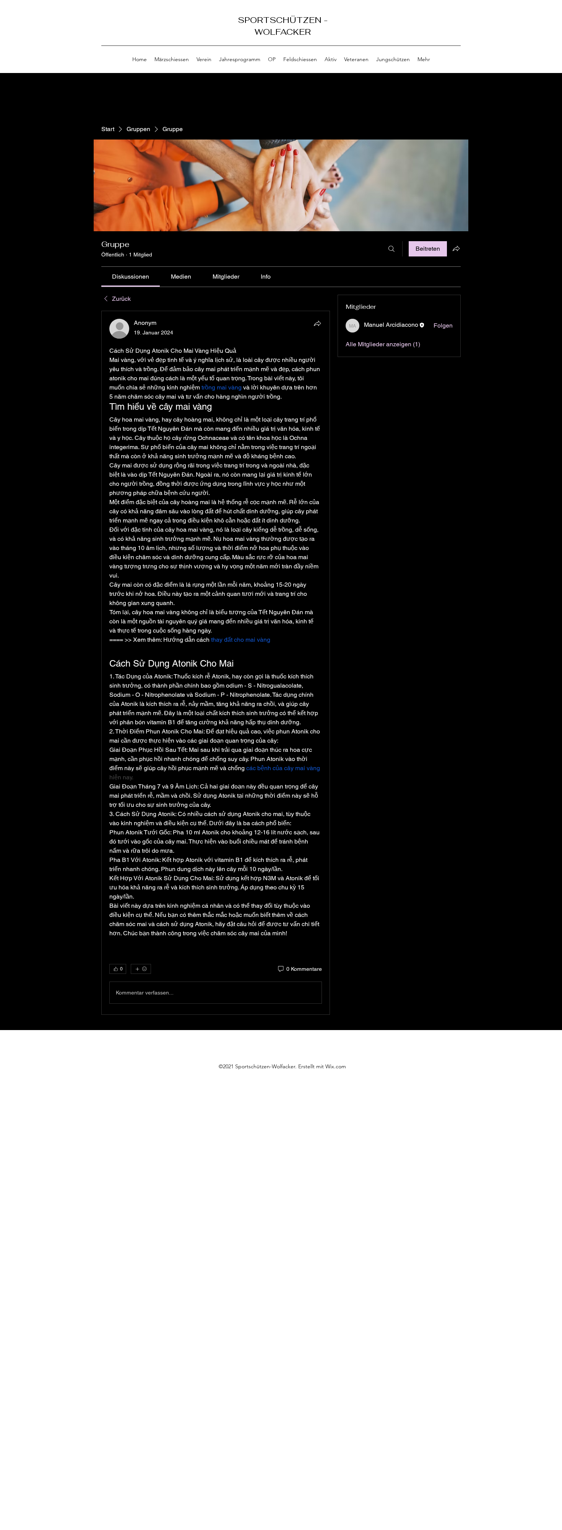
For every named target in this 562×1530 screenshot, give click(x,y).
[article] (215, 663)
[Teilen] (317, 323)
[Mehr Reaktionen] (141, 969)
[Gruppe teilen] (456, 248)
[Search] (460, 37)
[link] (130, 276)
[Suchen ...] (391, 248)
